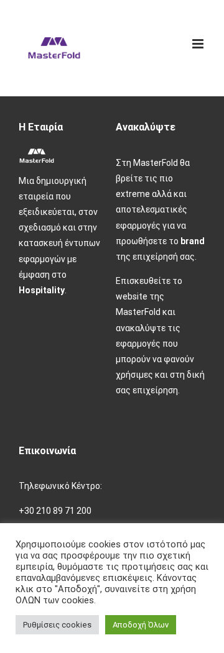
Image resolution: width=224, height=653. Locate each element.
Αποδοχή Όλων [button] (141, 624)
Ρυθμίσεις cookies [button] (57, 624)
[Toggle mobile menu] (198, 43)
